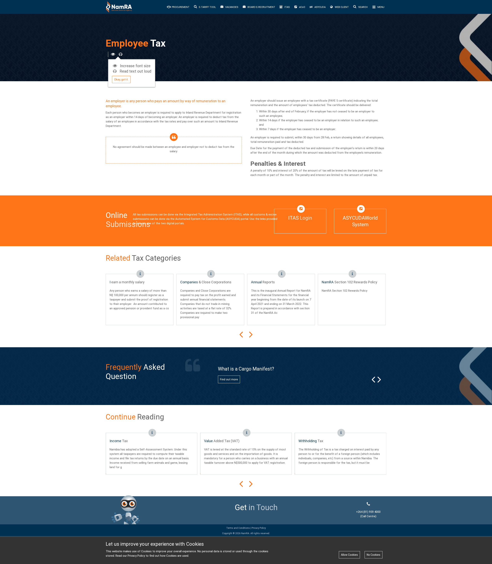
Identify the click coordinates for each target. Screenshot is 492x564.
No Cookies (373, 554)
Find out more (229, 379)
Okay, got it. (121, 79)
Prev (241, 334)
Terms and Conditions (238, 528)
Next (251, 334)
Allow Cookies (349, 554)
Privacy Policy (258, 528)
